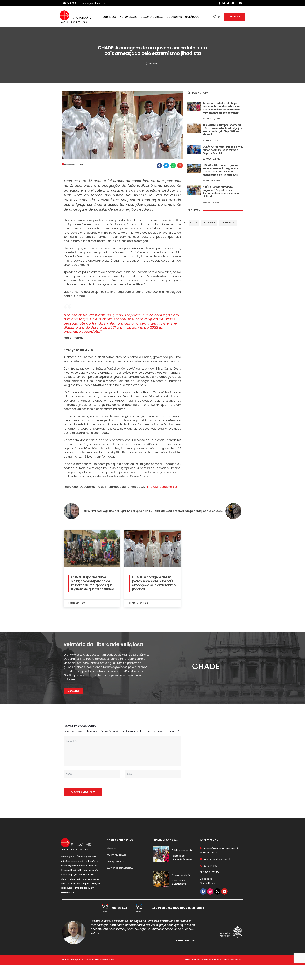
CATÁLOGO (192, 17)
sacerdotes (208, 222)
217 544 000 (69, 3)
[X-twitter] (217, 891)
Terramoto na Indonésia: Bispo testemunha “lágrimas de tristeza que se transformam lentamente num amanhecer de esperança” (222, 108)
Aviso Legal (190, 959)
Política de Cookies (231, 959)
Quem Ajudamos (116, 854)
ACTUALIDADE (128, 17)
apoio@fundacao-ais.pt (95, 3)
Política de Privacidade (209, 959)
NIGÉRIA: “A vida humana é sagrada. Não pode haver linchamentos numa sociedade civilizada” (221, 191)
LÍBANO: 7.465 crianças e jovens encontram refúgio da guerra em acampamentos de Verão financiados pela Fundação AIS (221, 170)
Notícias (153, 63)
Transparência (115, 861)
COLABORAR (174, 17)
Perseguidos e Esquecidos (179, 882)
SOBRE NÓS (110, 17)
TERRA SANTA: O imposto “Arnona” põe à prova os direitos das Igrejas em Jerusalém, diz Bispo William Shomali (222, 129)
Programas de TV (181, 875)
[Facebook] (203, 891)
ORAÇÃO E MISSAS (151, 17)
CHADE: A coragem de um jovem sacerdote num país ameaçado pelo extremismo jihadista (154, 583)
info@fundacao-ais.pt (162, 487)
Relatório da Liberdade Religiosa (182, 857)
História (111, 848)
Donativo (235, 17)
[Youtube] (224, 891)
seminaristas (228, 222)
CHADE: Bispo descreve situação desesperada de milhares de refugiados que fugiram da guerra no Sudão (92, 583)
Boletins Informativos (183, 850)
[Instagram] (210, 891)
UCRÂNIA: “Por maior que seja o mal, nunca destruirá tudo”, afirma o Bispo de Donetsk (223, 150)
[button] (159, 165)
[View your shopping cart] (219, 17)
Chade (193, 222)
